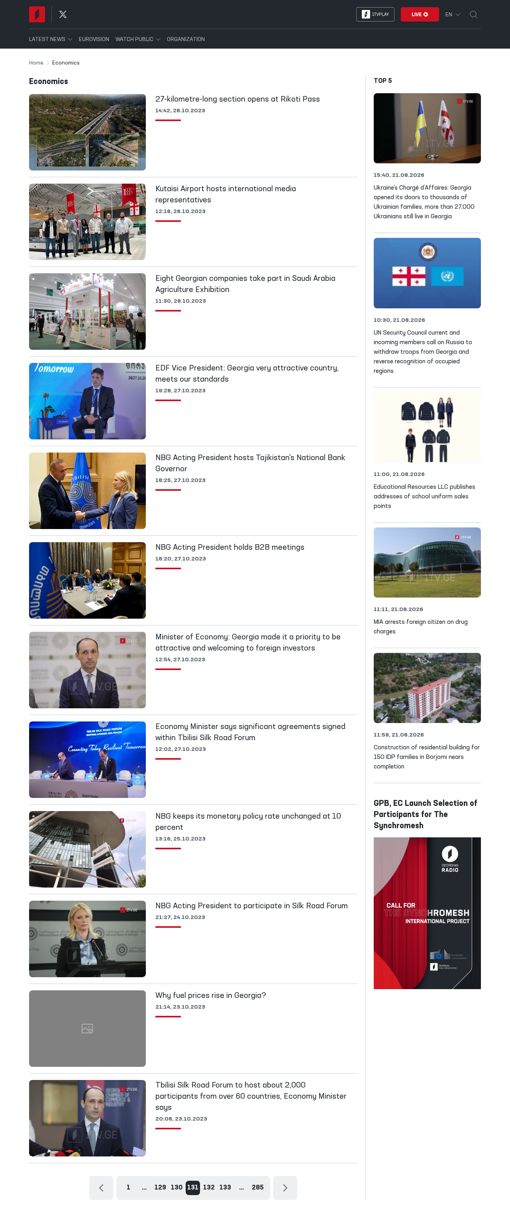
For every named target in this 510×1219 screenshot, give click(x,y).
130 (176, 1188)
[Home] (37, 14)
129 (160, 1188)
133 (225, 1188)
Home (36, 63)
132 (209, 1188)
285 (258, 1188)
